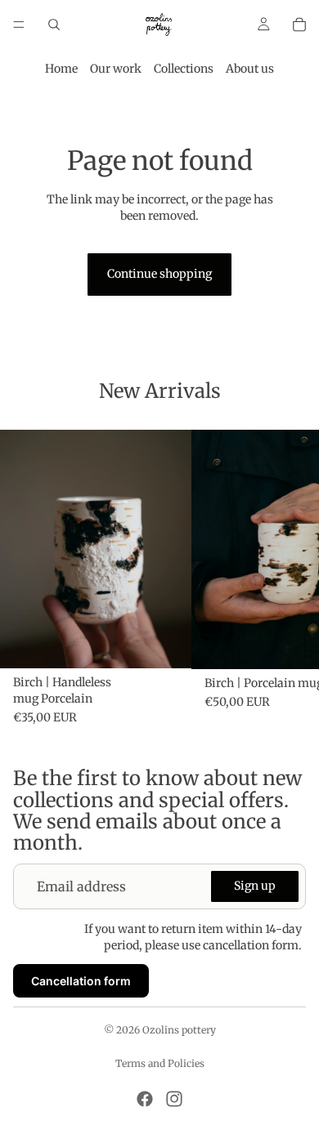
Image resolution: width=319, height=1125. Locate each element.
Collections (183, 68)
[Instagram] (174, 1099)
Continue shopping (159, 273)
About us (250, 68)
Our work (116, 68)
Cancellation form (81, 980)
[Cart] (299, 24)
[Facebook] (145, 1099)
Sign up (255, 885)
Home (61, 68)
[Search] (54, 24)
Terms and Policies (159, 1063)
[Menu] (19, 24)
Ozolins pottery (179, 1030)
